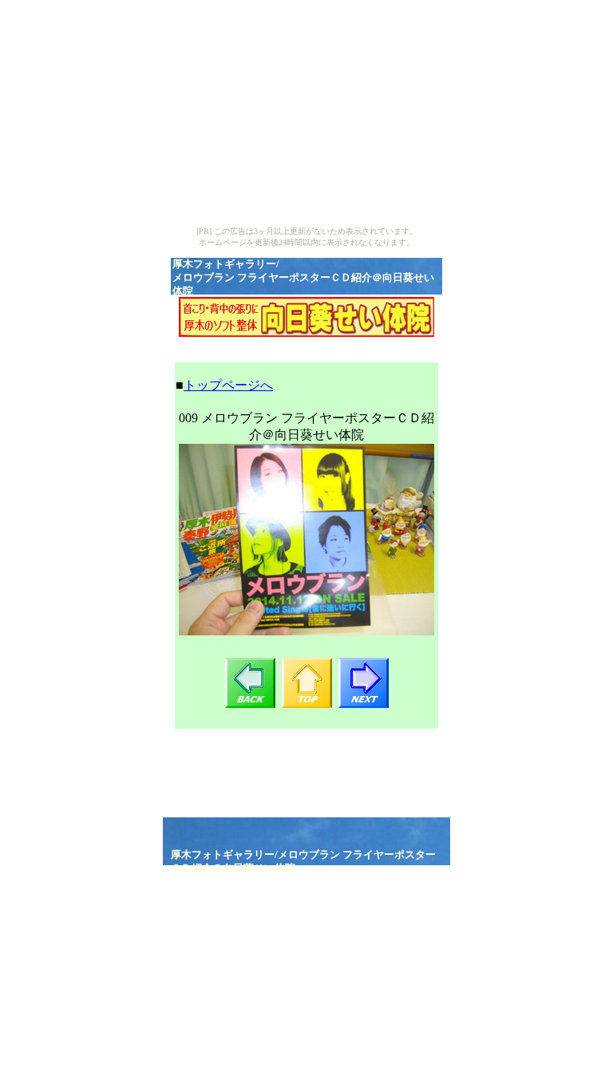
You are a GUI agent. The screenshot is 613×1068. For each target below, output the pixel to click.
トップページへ (228, 385)
